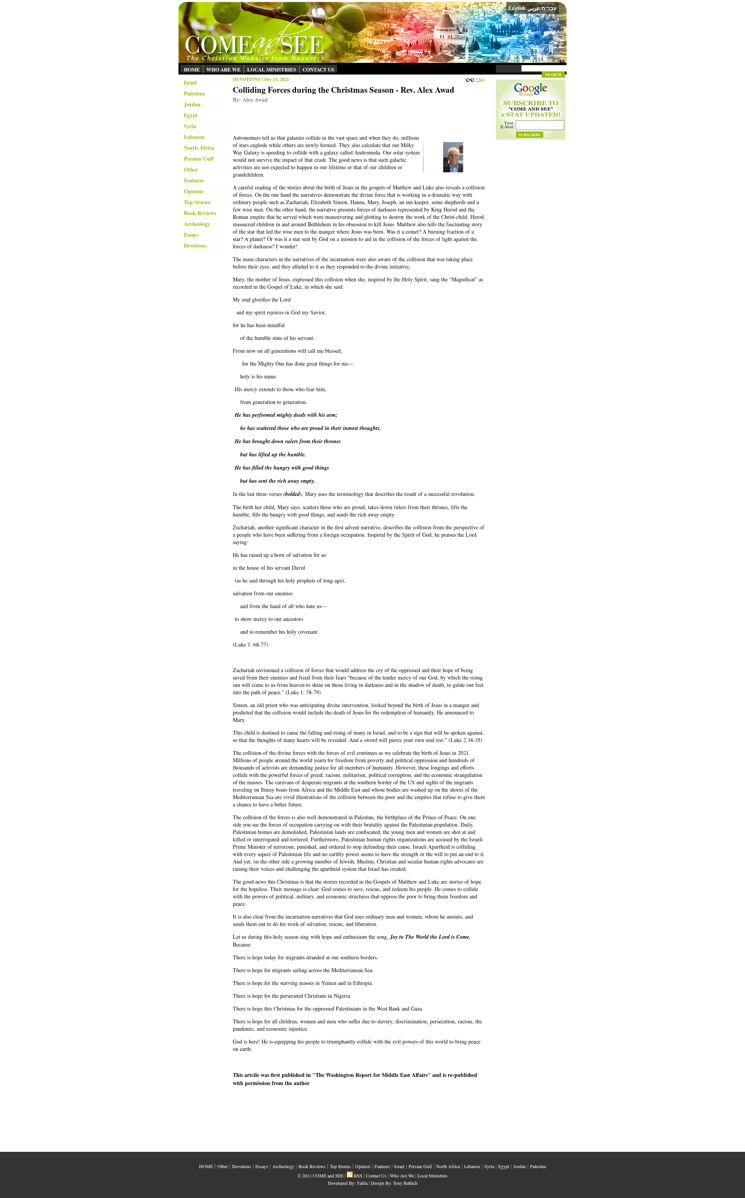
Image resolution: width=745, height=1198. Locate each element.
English (517, 8)
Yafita (362, 1183)
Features (194, 180)
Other (191, 169)
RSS (357, 1175)
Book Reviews (200, 213)
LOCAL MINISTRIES (271, 69)
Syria (190, 126)
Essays (191, 235)
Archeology (197, 224)
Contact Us (376, 1175)
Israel (190, 82)
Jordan (192, 104)
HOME (192, 69)
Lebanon (194, 137)
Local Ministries (432, 1175)
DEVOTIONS (247, 79)
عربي (533, 8)
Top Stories (197, 202)
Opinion (193, 191)
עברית (549, 8)
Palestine (194, 93)
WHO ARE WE (223, 69)
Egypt (191, 115)
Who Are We (402, 1175)
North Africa (199, 148)
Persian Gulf (199, 158)
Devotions (195, 245)
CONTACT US (318, 69)
